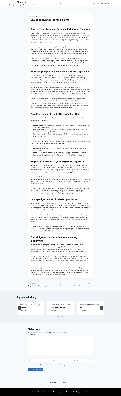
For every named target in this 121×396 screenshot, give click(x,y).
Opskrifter (37, 16)
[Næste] (101, 308)
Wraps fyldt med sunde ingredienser (40, 284)
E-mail (53, 360)
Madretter (100, 3)
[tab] (57, 316)
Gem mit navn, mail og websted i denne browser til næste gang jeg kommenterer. (54, 365)
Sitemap (108, 3)
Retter (43, 16)
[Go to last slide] (19, 308)
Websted (76, 360)
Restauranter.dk (46, 392)
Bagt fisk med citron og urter (83, 284)
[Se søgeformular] (60, 3)
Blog (94, 3)
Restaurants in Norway (83, 392)
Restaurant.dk (34, 392)
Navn (31, 360)
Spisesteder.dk (69, 392)
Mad (31, 16)
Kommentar (32, 335)
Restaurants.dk (58, 392)
